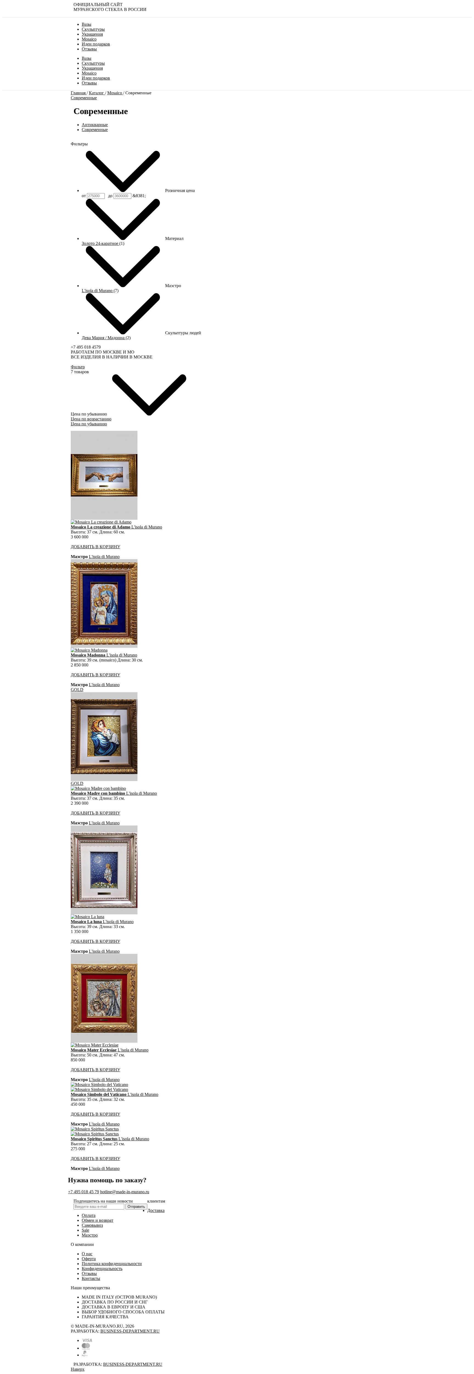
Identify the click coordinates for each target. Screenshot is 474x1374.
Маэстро (90, 1235)
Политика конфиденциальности (112, 1263)
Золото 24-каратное (100, 243)
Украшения (92, 68)
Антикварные (95, 124)
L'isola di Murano (98, 290)
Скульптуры (93, 63)
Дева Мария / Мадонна (104, 337)
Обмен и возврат (97, 1220)
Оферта (89, 1258)
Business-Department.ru (130, 1331)
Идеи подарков (96, 78)
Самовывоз (92, 1225)
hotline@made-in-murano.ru (124, 1191)
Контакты (91, 1278)
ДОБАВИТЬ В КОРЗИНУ (95, 546)
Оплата (88, 1215)
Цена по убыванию (89, 424)
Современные (84, 97)
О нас (87, 1253)
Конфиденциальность (102, 1268)
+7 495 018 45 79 (83, 1191)
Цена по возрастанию (91, 419)
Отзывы (89, 83)
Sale (85, 1230)
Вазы (86, 58)
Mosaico (89, 73)
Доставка (156, 1210)
